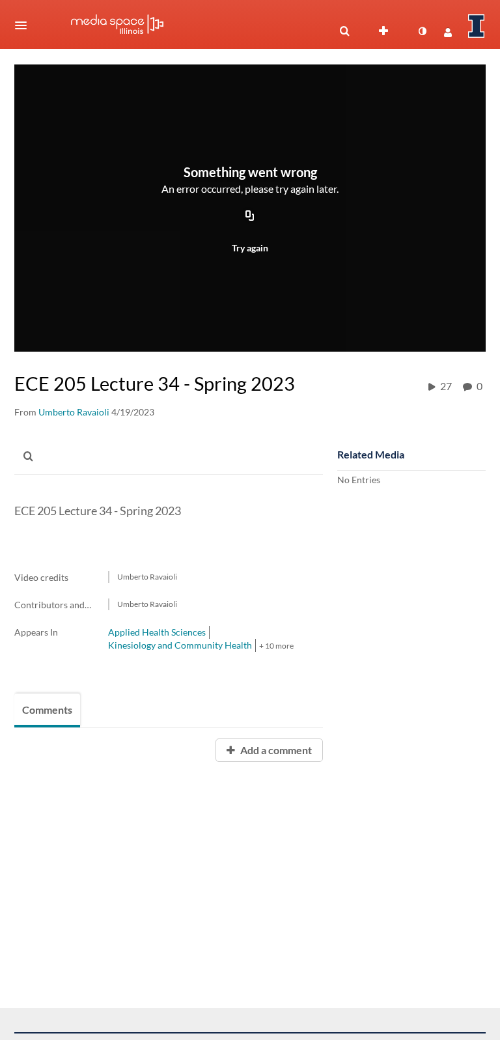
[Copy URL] (250, 216)
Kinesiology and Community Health (180, 645)
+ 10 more (276, 646)
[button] (24, 25)
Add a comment (275, 750)
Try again (250, 247)
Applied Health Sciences (157, 632)
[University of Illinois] (476, 26)
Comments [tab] (47, 709)
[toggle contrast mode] (422, 31)
